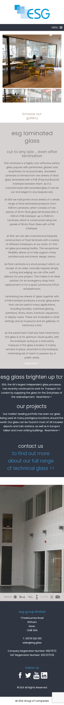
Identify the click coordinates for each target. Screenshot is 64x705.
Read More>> (44, 397)
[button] (55, 27)
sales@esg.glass (32, 642)
